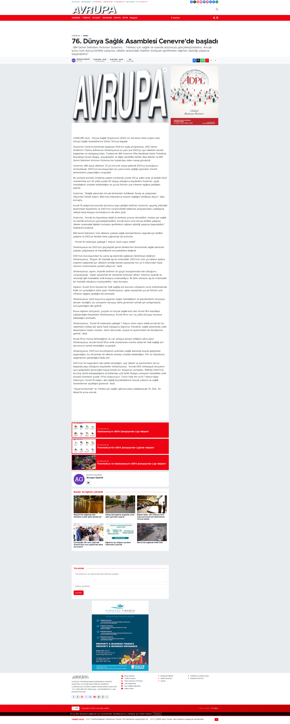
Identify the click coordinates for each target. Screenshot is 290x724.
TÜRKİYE (86, 18)
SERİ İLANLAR (166, 678)
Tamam (157, 714)
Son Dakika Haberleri (132, 686)
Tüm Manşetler (130, 683)
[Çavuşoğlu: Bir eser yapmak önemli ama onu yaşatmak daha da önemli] (88, 532)
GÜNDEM (76, 18)
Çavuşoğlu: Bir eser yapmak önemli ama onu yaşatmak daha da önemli (88, 545)
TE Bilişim (214, 708)
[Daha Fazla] (207, 60)
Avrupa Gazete (94, 478)
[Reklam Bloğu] (120, 636)
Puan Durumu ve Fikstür (133, 681)
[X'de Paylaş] (198, 60)
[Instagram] (86, 697)
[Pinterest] (82, 697)
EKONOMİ (107, 18)
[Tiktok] (99, 697)
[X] (78, 697)
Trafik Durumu (129, 678)
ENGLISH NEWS (167, 676)
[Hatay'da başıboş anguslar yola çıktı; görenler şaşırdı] (120, 504)
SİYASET (96, 18)
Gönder (78, 593)
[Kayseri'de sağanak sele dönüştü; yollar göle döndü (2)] (88, 504)
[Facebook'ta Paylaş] (194, 60)
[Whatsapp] (107, 697)
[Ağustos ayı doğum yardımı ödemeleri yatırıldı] (120, 532)
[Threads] (103, 697)
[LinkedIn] (90, 697)
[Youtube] (94, 697)
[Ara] (217, 9)
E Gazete (175, 18)
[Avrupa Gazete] (94, 9)
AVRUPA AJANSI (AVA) (199, 676)
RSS (76, 708)
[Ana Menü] (217, 17)
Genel (85, 36)
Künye (163, 681)
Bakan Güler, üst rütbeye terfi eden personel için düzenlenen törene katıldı (151, 517)
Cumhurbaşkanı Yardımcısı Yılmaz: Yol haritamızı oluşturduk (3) (119, 719)
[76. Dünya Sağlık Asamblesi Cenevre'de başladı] (120, 94)
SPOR (125, 18)
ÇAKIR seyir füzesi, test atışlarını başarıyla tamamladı (179, 719)
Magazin (134, 18)
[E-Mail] (88, 483)
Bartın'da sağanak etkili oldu (150, 542)
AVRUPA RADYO (197, 678)
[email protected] (78, 692)
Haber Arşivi (129, 688)
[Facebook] (73, 697)
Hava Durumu (129, 676)
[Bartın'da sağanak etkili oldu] (152, 532)
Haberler (76, 36)
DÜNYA (117, 18)
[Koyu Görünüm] (214, 17)
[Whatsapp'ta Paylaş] (203, 60)
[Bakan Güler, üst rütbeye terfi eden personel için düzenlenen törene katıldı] (152, 504)
